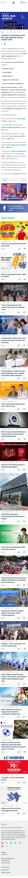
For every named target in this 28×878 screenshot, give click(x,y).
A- (1, 44)
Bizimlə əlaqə (5, 869)
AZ (22, 2)
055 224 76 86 (5, 862)
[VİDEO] (14, 534)
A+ (5, 44)
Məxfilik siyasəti (6, 872)
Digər (3, 248)
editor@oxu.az (5, 860)
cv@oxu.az (4, 854)
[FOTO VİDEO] (14, 564)
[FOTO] (14, 292)
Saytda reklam (5, 867)
